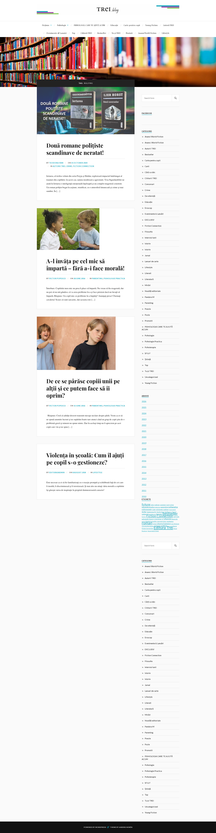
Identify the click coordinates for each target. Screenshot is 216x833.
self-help (176, 516)
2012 (144, 484)
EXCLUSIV (149, 220)
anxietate (163, 505)
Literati (148, 273)
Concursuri (149, 184)
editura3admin (57, 472)
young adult (172, 509)
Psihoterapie (150, 347)
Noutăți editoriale (152, 291)
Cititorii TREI (86, 33)
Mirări (148, 285)
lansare (159, 514)
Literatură (149, 279)
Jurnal (147, 255)
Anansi (151, 519)
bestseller (170, 513)
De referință (150, 196)
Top (73, 33)
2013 (144, 478)
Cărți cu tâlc (150, 172)
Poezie (148, 309)
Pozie (147, 315)
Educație (114, 25)
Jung (167, 505)
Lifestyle (165, 33)
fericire (144, 516)
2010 (144, 496)
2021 (144, 431)
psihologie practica (148, 507)
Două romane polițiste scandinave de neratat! (75, 149)
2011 (144, 490)
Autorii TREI (168, 25)
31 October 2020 (79, 163)
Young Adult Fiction (153, 531)
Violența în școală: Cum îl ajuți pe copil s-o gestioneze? (85, 458)
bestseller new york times (158, 521)
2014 (144, 472)
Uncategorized (151, 377)
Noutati (129, 33)
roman (147, 523)
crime (172, 505)
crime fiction (158, 519)
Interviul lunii (150, 237)
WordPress (100, 827)
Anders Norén (125, 827)
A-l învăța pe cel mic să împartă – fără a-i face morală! (85, 264)
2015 (144, 466)
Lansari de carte (151, 261)
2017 (144, 455)
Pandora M (149, 297)
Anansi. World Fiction (154, 142)
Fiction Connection (83, 166)
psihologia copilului (162, 510)
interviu (157, 507)
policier (157, 505)
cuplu (154, 509)
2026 (144, 401)
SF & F (147, 353)
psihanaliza (173, 507)
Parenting (97, 278)
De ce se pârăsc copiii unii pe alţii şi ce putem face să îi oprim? (83, 388)
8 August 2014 (79, 472)
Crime (69, 166)
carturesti (145, 514)
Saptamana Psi (151, 512)
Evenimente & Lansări (56, 33)
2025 (144, 407)
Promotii (149, 321)
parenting (164, 507)
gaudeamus (170, 521)
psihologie (145, 519)
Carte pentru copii (132, 25)
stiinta (155, 524)
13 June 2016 (79, 406)
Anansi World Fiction (147, 33)
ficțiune (146, 504)
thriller (144, 512)
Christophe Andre (148, 526)
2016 (144, 461)
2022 (144, 425)
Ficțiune (45, 25)
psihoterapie (147, 509)
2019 (144, 443)
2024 (144, 413)
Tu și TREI (116, 33)
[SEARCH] (175, 98)
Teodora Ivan (56, 163)
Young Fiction (151, 25)
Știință (148, 359)
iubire (152, 505)
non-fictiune (175, 524)
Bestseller (101, 33)
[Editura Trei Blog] (108, 13)
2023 (144, 419)
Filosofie (148, 231)
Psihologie (61, 25)
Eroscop (148, 208)
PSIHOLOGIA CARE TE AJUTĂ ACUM (89, 25)
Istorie (147, 243)
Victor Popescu (57, 278)
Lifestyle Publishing (164, 524)
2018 (144, 449)
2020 (144, 437)
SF (162, 519)
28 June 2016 (79, 278)
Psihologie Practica (114, 278)
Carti (147, 166)
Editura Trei (163, 527)
